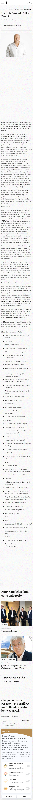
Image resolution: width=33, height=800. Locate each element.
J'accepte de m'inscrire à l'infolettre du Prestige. (9, 724)
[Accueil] (7, 2)
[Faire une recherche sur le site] (30, 3)
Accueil (4, 9)
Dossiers (11, 9)
